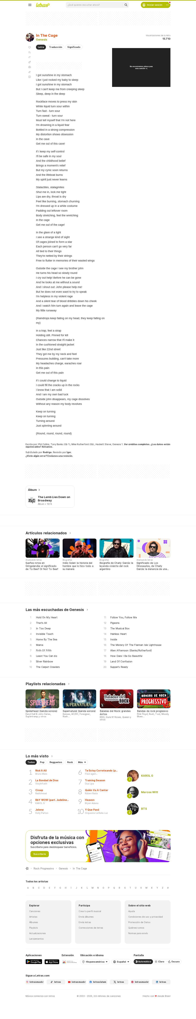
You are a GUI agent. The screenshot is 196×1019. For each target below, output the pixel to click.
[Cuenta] (167, 5)
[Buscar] (126, 5)
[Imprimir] (29, 67)
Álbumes (33, 922)
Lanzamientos (36, 938)
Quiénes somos (136, 927)
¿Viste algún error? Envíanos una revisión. (49, 456)
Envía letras (85, 922)
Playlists (33, 927)
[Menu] (30, 5)
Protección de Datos (139, 922)
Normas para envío (138, 933)
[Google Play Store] (34, 961)
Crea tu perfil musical (90, 911)
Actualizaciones (37, 933)
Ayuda (131, 911)
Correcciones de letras (91, 927)
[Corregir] (29, 72)
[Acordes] (29, 62)
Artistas (33, 916)
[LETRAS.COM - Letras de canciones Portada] (43, 5)
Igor (69, 452)
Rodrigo (47, 452)
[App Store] (52, 961)
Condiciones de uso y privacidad (145, 916)
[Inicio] (27, 868)
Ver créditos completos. (137, 444)
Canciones (34, 911)
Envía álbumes (86, 916)
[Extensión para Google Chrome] (70, 961)
